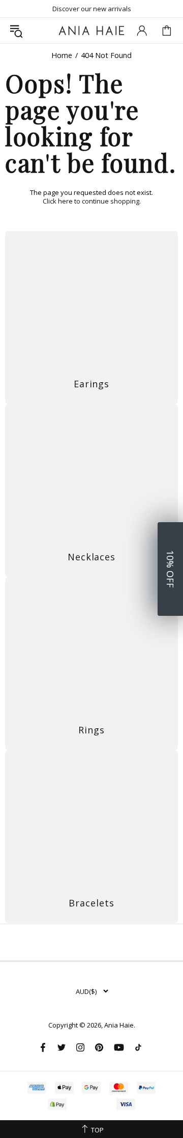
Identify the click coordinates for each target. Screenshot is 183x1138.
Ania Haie (119, 1025)
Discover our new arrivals (91, 8)
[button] (170, 569)
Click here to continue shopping (91, 201)
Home (61, 55)
